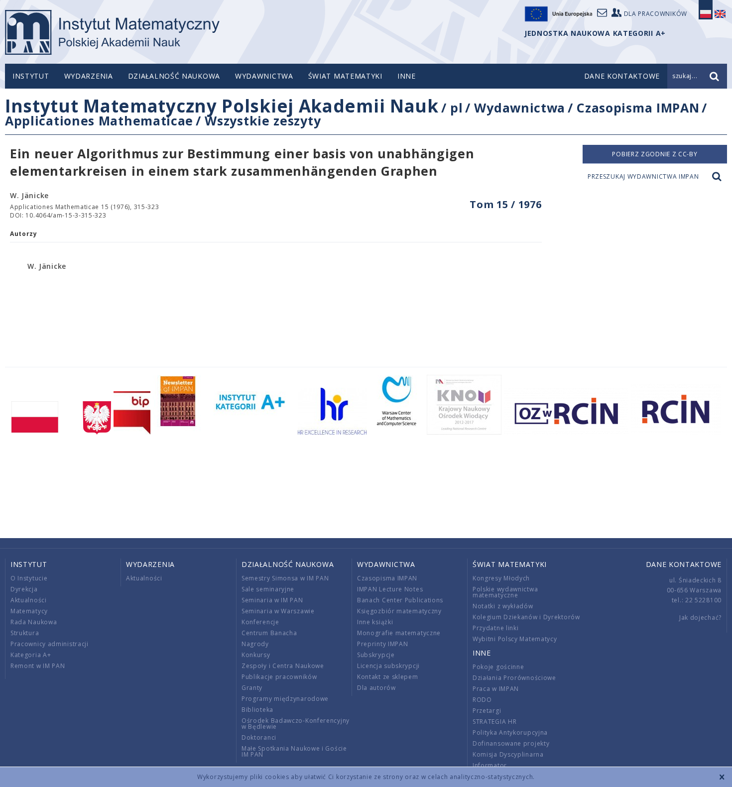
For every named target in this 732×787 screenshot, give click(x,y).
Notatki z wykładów (503, 606)
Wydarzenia (88, 76)
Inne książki (375, 622)
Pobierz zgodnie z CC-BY (654, 154)
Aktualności (28, 600)
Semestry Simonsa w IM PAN (285, 578)
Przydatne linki (496, 628)
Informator (490, 765)
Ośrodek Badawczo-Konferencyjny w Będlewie (296, 723)
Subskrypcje (376, 655)
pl (456, 107)
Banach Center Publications (400, 600)
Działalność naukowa (174, 76)
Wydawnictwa (264, 76)
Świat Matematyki (345, 76)
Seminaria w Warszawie (278, 611)
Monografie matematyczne (399, 633)
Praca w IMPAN (496, 688)
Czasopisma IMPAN (638, 107)
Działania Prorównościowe (514, 678)
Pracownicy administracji (49, 644)
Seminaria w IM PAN (272, 600)
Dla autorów (376, 687)
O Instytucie (28, 578)
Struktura (24, 633)
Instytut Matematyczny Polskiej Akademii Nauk (222, 105)
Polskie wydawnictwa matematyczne (505, 592)
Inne (406, 76)
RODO (482, 699)
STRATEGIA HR (494, 721)
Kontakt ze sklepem (387, 677)
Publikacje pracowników (279, 677)
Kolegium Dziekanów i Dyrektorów (526, 617)
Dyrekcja (24, 589)
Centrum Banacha (269, 633)
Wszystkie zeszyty (263, 120)
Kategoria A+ (30, 655)
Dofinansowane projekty (511, 743)
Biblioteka (257, 709)
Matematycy (29, 611)
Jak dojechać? (700, 617)
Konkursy (256, 655)
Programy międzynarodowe (285, 698)
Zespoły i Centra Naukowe (283, 666)
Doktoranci (259, 737)
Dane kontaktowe (684, 564)
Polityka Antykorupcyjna (510, 732)
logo (112, 32)
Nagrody (255, 644)
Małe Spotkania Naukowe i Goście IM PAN (294, 751)
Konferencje (260, 622)
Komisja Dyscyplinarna (508, 754)
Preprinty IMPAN (382, 644)
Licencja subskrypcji (388, 666)
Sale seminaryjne (268, 589)
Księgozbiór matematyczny (399, 611)
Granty (252, 687)
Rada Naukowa (33, 622)
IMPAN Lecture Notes (390, 589)
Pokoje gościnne (498, 667)
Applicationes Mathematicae (99, 120)
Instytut (30, 76)
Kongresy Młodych (501, 578)
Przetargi (487, 710)
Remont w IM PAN (37, 666)
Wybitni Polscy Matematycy (515, 639)
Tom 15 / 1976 (505, 204)
